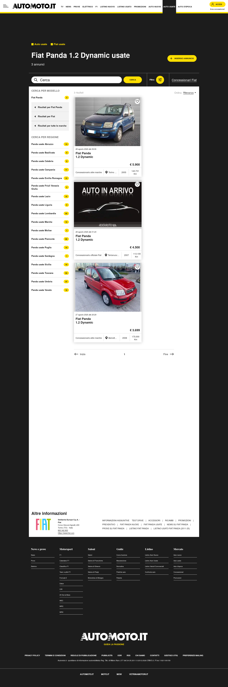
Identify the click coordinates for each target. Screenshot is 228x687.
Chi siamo (140, 655)
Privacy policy (32, 655)
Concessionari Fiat (184, 80)
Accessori (154, 520)
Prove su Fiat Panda (113, 528)
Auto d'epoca (178, 566)
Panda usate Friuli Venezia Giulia (45, 187)
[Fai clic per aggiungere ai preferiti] (137, 101)
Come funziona (122, 555)
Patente (119, 578)
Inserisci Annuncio (184, 58)
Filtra (152, 79)
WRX (61, 612)
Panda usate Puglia (41, 247)
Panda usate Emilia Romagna (46, 178)
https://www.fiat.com (66, 533)
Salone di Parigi (93, 572)
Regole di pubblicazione (83, 655)
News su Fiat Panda (178, 524)
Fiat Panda (36, 97)
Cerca (133, 79)
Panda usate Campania (43, 169)
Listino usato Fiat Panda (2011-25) (172, 528)
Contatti (154, 655)
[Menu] (6, 6)
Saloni (91, 549)
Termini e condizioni (55, 655)
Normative (120, 566)
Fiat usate (59, 44)
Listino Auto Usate (151, 561)
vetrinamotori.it (138, 674)
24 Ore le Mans (65, 595)
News (33, 555)
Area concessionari (217, 9)
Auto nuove (177, 555)
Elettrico (34, 566)
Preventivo (109, 524)
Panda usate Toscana (42, 272)
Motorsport (66, 549)
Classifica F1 (64, 566)
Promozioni (184, 520)
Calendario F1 (64, 561)
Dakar (62, 583)
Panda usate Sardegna (43, 255)
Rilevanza (188, 92)
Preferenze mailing (193, 655)
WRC (61, 606)
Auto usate (40, 44)
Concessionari (178, 572)
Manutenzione (121, 561)
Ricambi (169, 520)
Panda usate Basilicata (43, 152)
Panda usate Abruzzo (42, 144)
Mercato (178, 549)
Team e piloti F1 (65, 572)
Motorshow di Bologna (95, 578)
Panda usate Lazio (40, 196)
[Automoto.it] (34, 6)
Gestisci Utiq (171, 655)
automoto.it (87, 674)
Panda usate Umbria (41, 281)
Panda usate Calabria (42, 161)
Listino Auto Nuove (151, 555)
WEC (61, 601)
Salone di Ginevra (94, 566)
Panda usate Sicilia (41, 264)
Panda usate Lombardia (43, 213)
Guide (120, 549)
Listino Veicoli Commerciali (154, 566)
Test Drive (138, 520)
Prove (33, 561)
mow (119, 674)
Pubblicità (106, 655)
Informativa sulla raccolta (14, 685)
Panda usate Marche (41, 221)
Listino (149, 549)
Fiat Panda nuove (129, 524)
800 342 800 (63, 530)
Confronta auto (150, 572)
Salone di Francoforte (95, 561)
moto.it (105, 674)
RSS (128, 655)
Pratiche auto (121, 572)
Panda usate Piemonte (43, 238)
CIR (61, 589)
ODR (120, 655)
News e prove (38, 549)
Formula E (63, 578)
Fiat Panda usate (153, 524)
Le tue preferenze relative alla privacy (52, 685)
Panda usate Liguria (41, 204)
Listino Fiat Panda (139, 528)
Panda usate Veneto (41, 289)
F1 (60, 555)
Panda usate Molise (41, 230)
